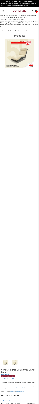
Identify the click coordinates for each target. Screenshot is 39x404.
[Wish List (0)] (32, 11)
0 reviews (12, 391)
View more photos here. (7, 378)
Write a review (19, 391)
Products (10, 31)
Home (4, 31)
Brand (17, 31)
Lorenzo (23, 31)
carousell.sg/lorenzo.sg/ (16, 387)
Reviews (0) (6, 401)
